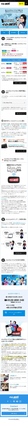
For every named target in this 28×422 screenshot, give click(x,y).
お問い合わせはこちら (20, 113)
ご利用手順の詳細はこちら (19, 253)
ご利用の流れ (22, 32)
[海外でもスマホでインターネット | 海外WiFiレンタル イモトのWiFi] (5, 3)
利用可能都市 (13, 32)
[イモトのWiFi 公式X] (11, 401)
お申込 (22, 3)
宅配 (5, 224)
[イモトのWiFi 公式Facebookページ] (7, 401)
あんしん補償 (6, 125)
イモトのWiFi (5, 343)
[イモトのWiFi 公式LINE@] (14, 401)
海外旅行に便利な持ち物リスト (8, 136)
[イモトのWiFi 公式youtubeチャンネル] (17, 401)
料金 (4, 32)
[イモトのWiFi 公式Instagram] (20, 401)
